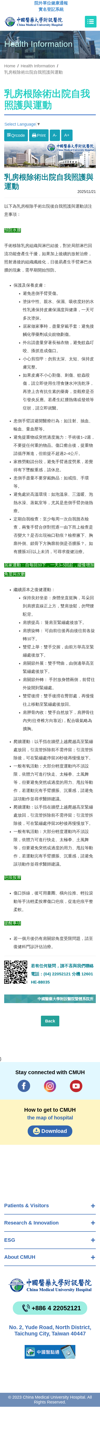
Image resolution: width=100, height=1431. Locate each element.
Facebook (24, 1086)
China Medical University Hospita (50, 1285)
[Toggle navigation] (91, 22)
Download (54, 1131)
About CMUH (19, 1257)
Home (9, 66)
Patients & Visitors (26, 1205)
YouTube (76, 1086)
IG (50, 1086)
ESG (9, 1240)
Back (50, 1021)
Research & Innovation (31, 1223)
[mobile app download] (50, 1352)
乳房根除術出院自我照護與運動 (33, 72)
